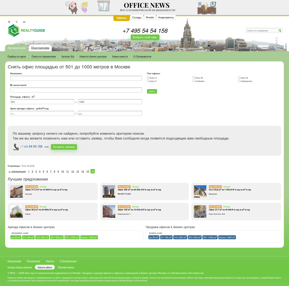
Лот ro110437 (124, 187)
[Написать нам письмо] (24, 21)
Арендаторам (17, 48)
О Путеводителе (68, 260)
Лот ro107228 (31, 187)
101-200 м (42, 237)
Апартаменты (166, 17)
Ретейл (150, 17)
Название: (16, 73)
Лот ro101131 (215, 187)
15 (87, 171)
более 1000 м (89, 237)
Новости (50, 260)
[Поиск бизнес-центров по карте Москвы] (9, 21)
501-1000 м (72, 237)
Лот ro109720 (31, 207)
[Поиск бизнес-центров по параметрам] (17, 21)
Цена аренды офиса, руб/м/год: (29, 108)
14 (82, 171)
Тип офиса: (153, 73)
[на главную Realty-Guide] (26, 30)
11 (67, 171)
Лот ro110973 (215, 207)
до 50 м (16, 237)
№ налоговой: (18, 85)
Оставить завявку (64, 147)
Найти (152, 91)
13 (77, 171)
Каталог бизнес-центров (20, 267)
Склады (136, 17)
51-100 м (28, 237)
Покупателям (40, 48)
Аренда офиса (44, 267)
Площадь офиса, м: (22, 96)
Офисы (121, 18)
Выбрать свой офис (145, 37)
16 (92, 171)
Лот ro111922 (124, 207)
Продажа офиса (66, 267)
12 (72, 171)
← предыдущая (17, 171)
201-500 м (57, 237)
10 (62, 171)
